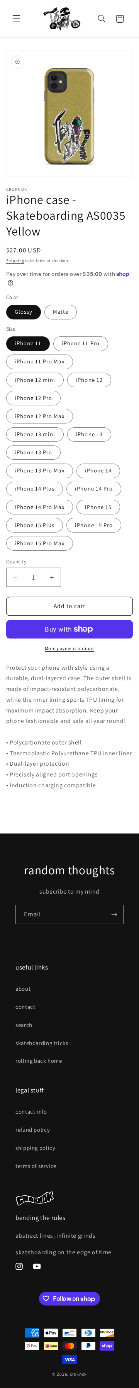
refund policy (32, 1129)
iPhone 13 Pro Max (39, 470)
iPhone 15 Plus (35, 525)
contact (25, 1006)
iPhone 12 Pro (34, 398)
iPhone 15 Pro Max (39, 543)
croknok (78, 1374)
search (23, 1024)
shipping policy (35, 1147)
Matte (60, 311)
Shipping (15, 260)
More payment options (70, 648)
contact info (31, 1111)
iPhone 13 (89, 434)
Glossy (23, 311)
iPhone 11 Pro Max (39, 361)
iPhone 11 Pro (81, 343)
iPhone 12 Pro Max (39, 416)
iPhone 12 (89, 379)
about (23, 988)
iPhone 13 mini (35, 434)
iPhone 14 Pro (94, 488)
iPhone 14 (98, 470)
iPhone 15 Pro (94, 525)
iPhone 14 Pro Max (39, 507)
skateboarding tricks (41, 1043)
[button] (16, 19)
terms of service (35, 1166)
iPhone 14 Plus (35, 488)
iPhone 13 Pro (34, 452)
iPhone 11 (28, 343)
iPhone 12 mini (35, 379)
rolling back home (38, 1060)
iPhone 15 (98, 507)
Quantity (16, 561)
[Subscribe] (114, 914)
